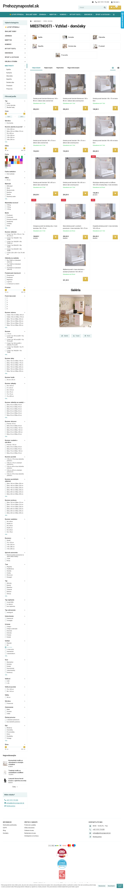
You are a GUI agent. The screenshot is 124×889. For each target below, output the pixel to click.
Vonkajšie (9, 620)
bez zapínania (11, 606)
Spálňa (8, 69)
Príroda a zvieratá (12, 219)
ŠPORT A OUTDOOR (102, 14)
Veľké (8, 713)
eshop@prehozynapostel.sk (15, 803)
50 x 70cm (10, 532)
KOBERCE (63, 14)
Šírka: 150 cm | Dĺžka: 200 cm (15, 367)
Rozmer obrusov (10, 421)
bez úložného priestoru (13, 722)
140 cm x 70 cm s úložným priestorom (14, 463)
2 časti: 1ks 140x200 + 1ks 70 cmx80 (15, 347)
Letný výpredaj (11, 105)
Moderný (9, 728)
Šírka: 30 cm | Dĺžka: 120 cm (15, 428)
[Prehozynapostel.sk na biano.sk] (62, 874)
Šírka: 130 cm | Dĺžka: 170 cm (15, 363)
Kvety (8, 225)
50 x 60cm (10, 530)
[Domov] (30, 21)
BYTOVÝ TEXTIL (75, 14)
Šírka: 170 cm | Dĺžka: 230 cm (15, 506)
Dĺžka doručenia (29, 828)
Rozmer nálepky (10, 383)
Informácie (7, 822)
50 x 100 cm (10, 385)
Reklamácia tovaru (30, 833)
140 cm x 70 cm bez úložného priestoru (15, 459)
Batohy (9, 585)
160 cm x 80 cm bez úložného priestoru (15, 467)
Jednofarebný (11, 670)
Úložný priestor (10, 717)
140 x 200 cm (11, 137)
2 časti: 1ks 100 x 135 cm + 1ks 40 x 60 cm (15, 235)
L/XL (8, 683)
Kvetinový (9, 672)
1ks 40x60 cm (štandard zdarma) (14, 268)
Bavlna (9, 194)
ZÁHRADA (42, 14)
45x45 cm (10, 528)
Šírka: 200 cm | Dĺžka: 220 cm (15, 492)
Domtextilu (10, 123)
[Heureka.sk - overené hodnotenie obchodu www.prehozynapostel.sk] (62, 864)
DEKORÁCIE (88, 14)
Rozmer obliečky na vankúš (14, 402)
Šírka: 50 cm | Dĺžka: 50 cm (14, 413)
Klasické (9, 643)
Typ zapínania (9, 600)
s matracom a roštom (13, 284)
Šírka (6, 744)
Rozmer (7, 331)
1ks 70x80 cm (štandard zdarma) (14, 264)
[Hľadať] (105, 8)
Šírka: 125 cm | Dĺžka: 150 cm (15, 360)
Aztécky (9, 664)
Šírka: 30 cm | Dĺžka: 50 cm (14, 404)
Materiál (8, 184)
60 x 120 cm (10, 390)
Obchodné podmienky (10, 825)
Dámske (9, 633)
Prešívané (10, 277)
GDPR (5, 828)
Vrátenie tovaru (29, 830)
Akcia (8, 103)
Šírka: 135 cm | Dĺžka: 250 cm (15, 319)
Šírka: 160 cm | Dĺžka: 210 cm (15, 502)
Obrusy (9, 593)
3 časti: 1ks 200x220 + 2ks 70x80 (14, 246)
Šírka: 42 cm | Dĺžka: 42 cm (14, 409)
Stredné (9, 711)
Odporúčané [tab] (36, 68)
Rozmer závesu (10, 312)
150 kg (9, 207)
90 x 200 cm (10, 133)
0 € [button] (115, 7)
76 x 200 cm (10, 396)
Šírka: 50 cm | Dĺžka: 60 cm (14, 415)
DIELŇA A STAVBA (11, 61)
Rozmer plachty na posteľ (13, 127)
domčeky (9, 647)
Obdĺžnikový (10, 569)
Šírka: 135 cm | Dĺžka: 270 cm (15, 323)
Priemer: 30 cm (11, 423)
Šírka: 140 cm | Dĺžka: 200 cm (15, 483)
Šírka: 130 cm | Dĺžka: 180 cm (15, 365)
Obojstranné (10, 275)
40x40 (8, 540)
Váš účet (116, 2)
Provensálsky (11, 732)
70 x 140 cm (10, 689)
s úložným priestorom (13, 719)
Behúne (9, 591)
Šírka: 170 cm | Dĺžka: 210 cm (15, 504)
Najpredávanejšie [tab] (73, 68)
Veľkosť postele (10, 687)
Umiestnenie (9, 616)
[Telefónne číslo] (90, 829)
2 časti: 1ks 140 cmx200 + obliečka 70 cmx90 (14, 344)
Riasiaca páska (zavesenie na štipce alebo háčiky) (15, 555)
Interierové (10, 618)
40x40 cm (10, 523)
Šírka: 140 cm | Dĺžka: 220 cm (15, 485)
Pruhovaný (10, 217)
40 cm (8, 697)
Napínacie (10, 279)
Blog (4, 830)
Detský (9, 666)
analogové (10, 612)
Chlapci (9, 626)
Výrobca (8, 121)
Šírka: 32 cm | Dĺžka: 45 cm (14, 434)
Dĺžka (7, 146)
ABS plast (10, 186)
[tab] (113, 67)
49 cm (8, 180)
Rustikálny (10, 736)
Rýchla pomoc (10, 806)
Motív (7, 213)
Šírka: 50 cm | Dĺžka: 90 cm (14, 449)
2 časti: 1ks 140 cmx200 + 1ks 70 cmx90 (15, 340)
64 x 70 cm (10, 392)
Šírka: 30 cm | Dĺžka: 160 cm (15, 430)
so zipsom (10, 604)
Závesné (9, 589)
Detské (9, 637)
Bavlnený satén (11, 196)
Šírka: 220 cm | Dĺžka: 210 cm (15, 131)
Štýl (6, 725)
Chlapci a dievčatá (12, 628)
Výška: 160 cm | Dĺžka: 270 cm (15, 317)
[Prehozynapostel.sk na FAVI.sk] (62, 853)
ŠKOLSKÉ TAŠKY (31, 14)
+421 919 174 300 (12, 800)
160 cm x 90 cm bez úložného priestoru (15, 474)
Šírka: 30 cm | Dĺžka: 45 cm (14, 425)
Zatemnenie (9, 707)
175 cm (9, 333)
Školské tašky (11, 107)
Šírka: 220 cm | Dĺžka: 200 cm (15, 494)
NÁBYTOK (52, 14)
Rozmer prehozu (10, 500)
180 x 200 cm (11, 139)
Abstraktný (10, 662)
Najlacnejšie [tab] (48, 68)
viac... (6, 142)
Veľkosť (7, 679)
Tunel (8, 558)
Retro (8, 734)
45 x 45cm (10, 525)
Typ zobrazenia (10, 610)
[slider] (6, 114)
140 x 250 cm (11, 544)
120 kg (9, 209)
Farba (7, 154)
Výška (7, 695)
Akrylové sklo (10, 190)
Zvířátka (9, 223)
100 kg (9, 205)
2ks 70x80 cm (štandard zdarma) (14, 261)
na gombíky (10, 602)
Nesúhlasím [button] (111, 886)
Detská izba (10, 82)
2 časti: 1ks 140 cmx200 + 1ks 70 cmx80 (15, 336)
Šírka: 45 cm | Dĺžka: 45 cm (14, 411)
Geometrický (10, 668)
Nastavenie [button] (102, 886)
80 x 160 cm (10, 691)
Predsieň (9, 85)
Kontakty (5, 833)
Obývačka (9, 76)
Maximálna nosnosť (11, 203)
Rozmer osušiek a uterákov (11, 441)
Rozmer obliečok (11, 232)
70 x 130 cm (10, 542)
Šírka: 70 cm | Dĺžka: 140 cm (15, 451)
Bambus (9, 192)
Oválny (9, 573)
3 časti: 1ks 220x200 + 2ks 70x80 (14, 249)
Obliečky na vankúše (12, 258)
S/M (8, 681)
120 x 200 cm (11, 135)
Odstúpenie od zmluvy (31, 836)
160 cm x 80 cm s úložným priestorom (14, 471)
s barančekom (11, 653)
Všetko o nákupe (30, 822)
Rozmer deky (9, 358)
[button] (119, 8)
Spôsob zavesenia (11, 552)
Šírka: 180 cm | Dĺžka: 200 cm (15, 490)
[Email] (92, 2)
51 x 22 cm (10, 388)
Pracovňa (9, 89)
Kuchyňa (9, 73)
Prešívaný (10, 215)
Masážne (9, 587)
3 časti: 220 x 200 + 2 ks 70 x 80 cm (16, 253)
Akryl (8, 188)
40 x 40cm (10, 521)
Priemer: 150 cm (11, 444)
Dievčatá (9, 631)
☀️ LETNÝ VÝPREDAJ (16, 14)
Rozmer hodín (9, 377)
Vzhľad (7, 641)
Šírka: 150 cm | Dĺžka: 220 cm (15, 369)
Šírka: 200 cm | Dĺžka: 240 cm (15, 511)
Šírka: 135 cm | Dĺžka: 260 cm (15, 321)
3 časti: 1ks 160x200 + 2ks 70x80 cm (14, 242)
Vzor (6, 660)
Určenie (7, 624)
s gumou (9, 281)
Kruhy (8, 560)
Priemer (8, 287)
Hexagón (9, 577)
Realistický (10, 221)
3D (7, 645)
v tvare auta (10, 649)
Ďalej (14, 787)
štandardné (10, 651)
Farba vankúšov (10, 171)
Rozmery (8, 538)
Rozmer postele (10, 457)
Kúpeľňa (9, 79)
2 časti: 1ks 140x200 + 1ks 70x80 (14, 238)
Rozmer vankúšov (11, 519)
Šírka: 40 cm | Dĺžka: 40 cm (14, 407)
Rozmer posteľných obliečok (11, 480)
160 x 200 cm (11, 129)
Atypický (9, 566)
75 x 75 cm (10, 394)
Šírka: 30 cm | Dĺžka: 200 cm (15, 432)
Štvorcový (10, 575)
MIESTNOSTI (9, 66)
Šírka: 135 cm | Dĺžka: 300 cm (15, 325)
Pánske (9, 635)
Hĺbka (7, 178)
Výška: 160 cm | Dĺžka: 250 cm (15, 315)
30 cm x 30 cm (11, 379)
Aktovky (9, 583)
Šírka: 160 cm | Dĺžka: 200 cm (15, 371)
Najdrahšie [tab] (60, 68)
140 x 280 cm (11, 546)
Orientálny (10, 730)
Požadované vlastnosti (13, 273)
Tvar (6, 564)
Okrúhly (9, 571)
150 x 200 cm (11, 549)
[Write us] (90, 836)
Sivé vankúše (10, 174)
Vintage (9, 738)
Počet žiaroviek (10, 296)
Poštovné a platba (30, 825)
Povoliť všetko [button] (120, 885)
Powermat (10, 703)
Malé (8, 709)
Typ (6, 101)
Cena (6, 111)
